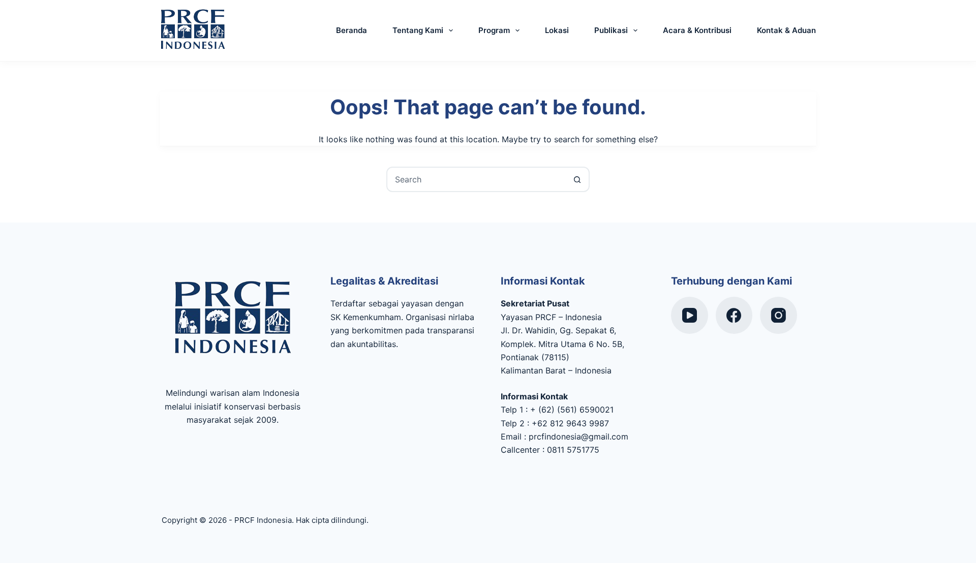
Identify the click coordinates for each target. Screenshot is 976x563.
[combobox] (476, 179)
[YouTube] (689, 315)
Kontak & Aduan (786, 30)
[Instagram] (778, 315)
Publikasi (611, 30)
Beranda (351, 30)
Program (494, 30)
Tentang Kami (417, 30)
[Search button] (577, 179)
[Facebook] (734, 315)
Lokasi (557, 30)
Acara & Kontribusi (697, 30)
